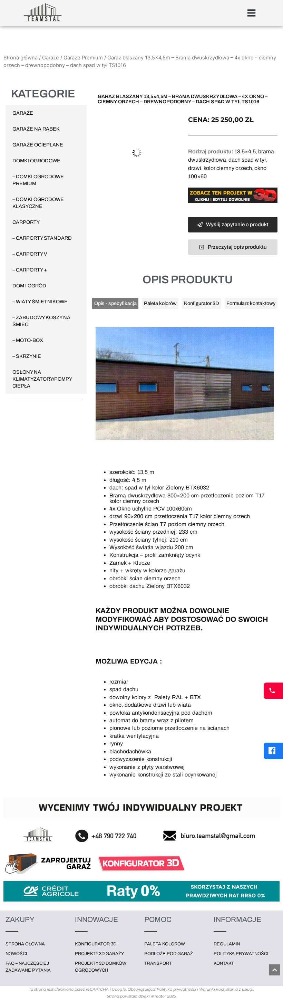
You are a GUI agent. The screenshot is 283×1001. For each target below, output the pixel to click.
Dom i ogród (29, 285)
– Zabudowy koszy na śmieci (41, 321)
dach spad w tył (247, 160)
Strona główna (20, 58)
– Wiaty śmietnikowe (40, 301)
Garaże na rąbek (36, 129)
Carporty (26, 222)
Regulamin (227, 944)
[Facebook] (273, 751)
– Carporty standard (42, 238)
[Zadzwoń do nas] (273, 691)
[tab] (115, 303)
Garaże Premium (83, 58)
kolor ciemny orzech (228, 168)
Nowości (16, 953)
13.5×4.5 (245, 151)
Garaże (50, 58)
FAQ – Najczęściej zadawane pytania (28, 967)
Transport (158, 963)
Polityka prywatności (241, 953)
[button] (252, 13)
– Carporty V (29, 254)
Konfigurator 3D (95, 944)
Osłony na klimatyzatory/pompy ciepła (42, 379)
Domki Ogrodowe (36, 160)
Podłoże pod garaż (168, 953)
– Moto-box (27, 340)
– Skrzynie (26, 356)
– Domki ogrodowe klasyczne (38, 203)
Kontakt (224, 963)
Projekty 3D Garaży (99, 953)
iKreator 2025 (163, 996)
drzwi (194, 168)
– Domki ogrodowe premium (38, 180)
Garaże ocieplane (37, 144)
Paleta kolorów (164, 944)
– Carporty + (29, 270)
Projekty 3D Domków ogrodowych (100, 967)
